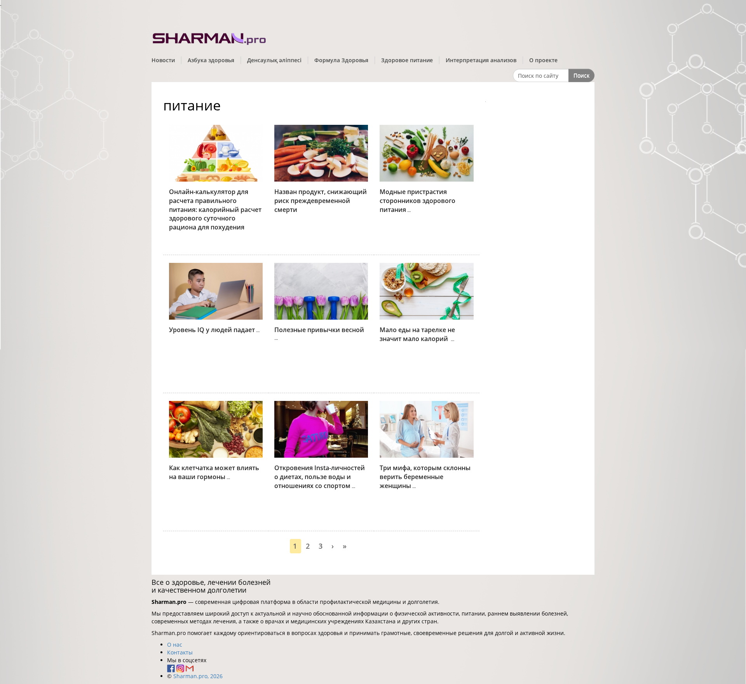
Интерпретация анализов (481, 60)
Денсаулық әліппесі (274, 60)
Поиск (581, 75)
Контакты (180, 652)
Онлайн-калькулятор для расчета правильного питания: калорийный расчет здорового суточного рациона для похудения (215, 209)
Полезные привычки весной (319, 329)
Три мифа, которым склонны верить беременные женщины (425, 477)
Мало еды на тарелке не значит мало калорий (417, 334)
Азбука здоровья (211, 60)
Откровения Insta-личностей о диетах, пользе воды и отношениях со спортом (319, 477)
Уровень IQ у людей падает (212, 329)
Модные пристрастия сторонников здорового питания (417, 200)
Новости (163, 60)
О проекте (543, 60)
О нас (174, 644)
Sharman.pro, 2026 (198, 676)
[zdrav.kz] (210, 37)
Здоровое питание (407, 60)
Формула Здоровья (341, 60)
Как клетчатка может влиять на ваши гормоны (214, 472)
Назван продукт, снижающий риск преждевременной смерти (320, 200)
